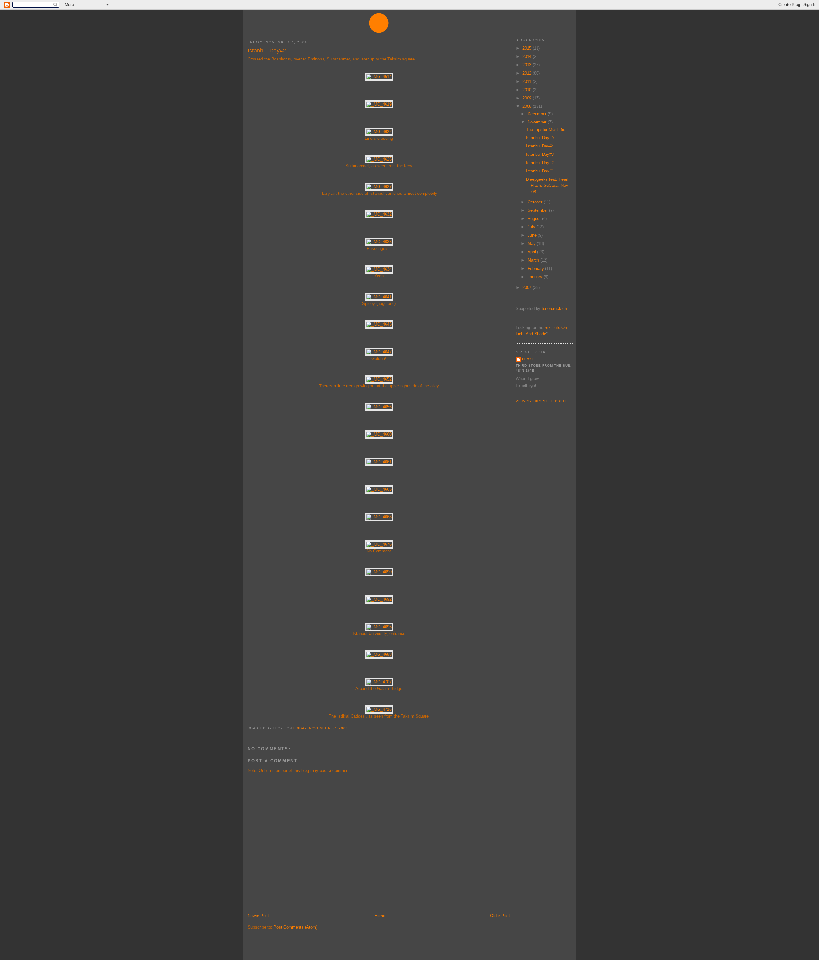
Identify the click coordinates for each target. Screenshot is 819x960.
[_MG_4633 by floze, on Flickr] (379, 241)
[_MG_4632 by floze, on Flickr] (379, 214)
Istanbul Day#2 (267, 50)
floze (528, 359)
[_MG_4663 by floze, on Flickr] (379, 489)
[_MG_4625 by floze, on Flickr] (379, 159)
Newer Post (258, 915)
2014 (527, 56)
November (538, 122)
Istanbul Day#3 (540, 154)
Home (379, 915)
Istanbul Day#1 (540, 171)
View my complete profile (543, 401)
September (538, 210)
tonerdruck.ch (554, 308)
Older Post (500, 915)
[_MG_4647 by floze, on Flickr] (379, 351)
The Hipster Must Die (545, 129)
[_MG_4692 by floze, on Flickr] (379, 599)
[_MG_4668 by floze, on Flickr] (379, 516)
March (534, 260)
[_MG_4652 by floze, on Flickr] (379, 379)
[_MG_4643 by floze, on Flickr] (379, 324)
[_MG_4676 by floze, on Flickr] (379, 544)
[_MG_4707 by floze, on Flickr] (379, 681)
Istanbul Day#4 (540, 146)
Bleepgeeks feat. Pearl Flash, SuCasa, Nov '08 (547, 185)
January (536, 276)
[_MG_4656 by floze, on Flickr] (379, 406)
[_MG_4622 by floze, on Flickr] (379, 131)
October (536, 202)
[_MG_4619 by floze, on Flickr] (379, 104)
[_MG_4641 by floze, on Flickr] (379, 296)
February (536, 268)
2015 (527, 48)
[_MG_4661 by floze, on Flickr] (379, 461)
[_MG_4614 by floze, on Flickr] (379, 76)
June (533, 235)
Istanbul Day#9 (540, 137)
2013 (527, 64)
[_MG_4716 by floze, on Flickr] (379, 709)
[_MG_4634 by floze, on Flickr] (379, 269)
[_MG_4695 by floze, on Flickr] (379, 626)
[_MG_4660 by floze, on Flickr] (379, 434)
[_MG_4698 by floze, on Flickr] (379, 654)
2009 (527, 98)
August (535, 218)
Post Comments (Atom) (295, 927)
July (532, 227)
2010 (527, 89)
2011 (527, 81)
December (538, 113)
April (532, 252)
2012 (527, 73)
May (532, 243)
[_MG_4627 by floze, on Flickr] (379, 186)
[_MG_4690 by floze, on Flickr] (379, 571)
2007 (527, 287)
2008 (527, 106)
